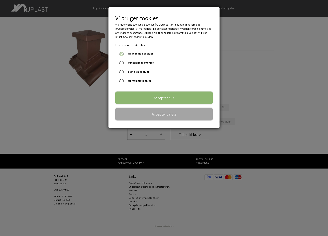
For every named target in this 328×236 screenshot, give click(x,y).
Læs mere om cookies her (130, 45)
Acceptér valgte (164, 114)
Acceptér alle (164, 97)
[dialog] (164, 118)
